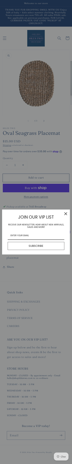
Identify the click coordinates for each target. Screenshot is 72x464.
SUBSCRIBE (36, 246)
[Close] (66, 214)
